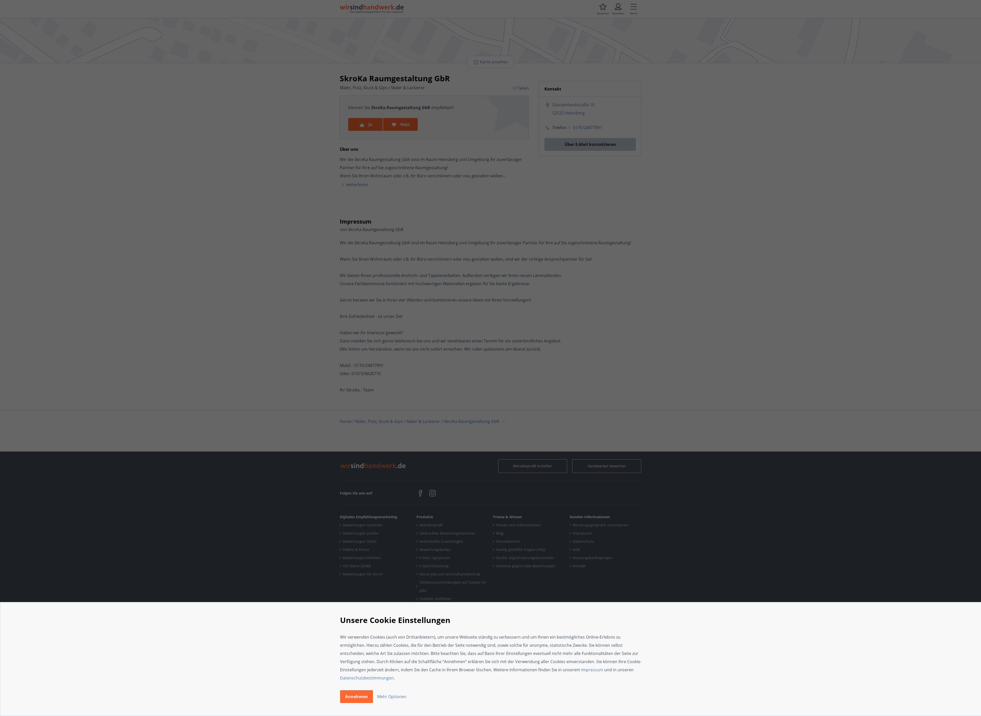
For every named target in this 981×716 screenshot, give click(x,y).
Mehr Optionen (391, 696)
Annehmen (356, 696)
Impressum (592, 670)
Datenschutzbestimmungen (367, 678)
